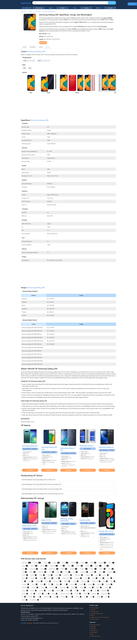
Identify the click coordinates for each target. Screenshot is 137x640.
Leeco (40, 593)
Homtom (53, 587)
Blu (96, 590)
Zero (93, 572)
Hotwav (33, 578)
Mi (62, 565)
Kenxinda (104, 590)
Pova (41, 575)
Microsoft (57, 581)
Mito (50, 584)
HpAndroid (26, 3)
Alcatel (82, 587)
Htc (75, 572)
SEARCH (112, 2)
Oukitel (100, 584)
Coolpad (78, 578)
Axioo (34, 584)
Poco (43, 569)
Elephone (47, 596)
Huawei (110, 8)
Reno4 (109, 584)
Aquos (66, 581)
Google (73, 569)
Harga (41, 47)
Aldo (91, 587)
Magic (58, 584)
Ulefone (59, 590)
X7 (85, 596)
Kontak (93, 609)
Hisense (95, 593)
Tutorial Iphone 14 (95, 636)
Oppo (86, 8)
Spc (31, 581)
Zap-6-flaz (105, 593)
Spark (57, 575)
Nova (105, 575)
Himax (42, 578)
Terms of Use (94, 619)
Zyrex (50, 590)
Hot (24, 569)
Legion (91, 584)
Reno (24, 578)
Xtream (31, 596)
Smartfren (67, 575)
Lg (106, 565)
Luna (87, 578)
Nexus (78, 596)
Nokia (70, 565)
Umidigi (39, 581)
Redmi (84, 562)
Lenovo (43, 565)
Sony (24, 565)
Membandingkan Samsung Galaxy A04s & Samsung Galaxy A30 (42, 489)
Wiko (42, 584)
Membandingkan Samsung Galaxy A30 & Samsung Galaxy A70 (41, 484)
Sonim (99, 596)
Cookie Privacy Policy (97, 613)
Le (39, 596)
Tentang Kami (94, 608)
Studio (24, 593)
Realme (98, 8)
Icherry (73, 584)
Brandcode (96, 581)
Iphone (89, 565)
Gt (23, 581)
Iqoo (94, 578)
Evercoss (33, 569)
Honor (102, 569)
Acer (109, 578)
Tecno (93, 569)
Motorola (42, 572)
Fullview (64, 596)
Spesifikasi (33, 47)
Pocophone (34, 599)
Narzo (101, 572)
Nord (98, 587)
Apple (62, 8)
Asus (111, 562)
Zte (24, 572)
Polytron (89, 575)
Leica (24, 599)
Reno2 (43, 587)
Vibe (49, 575)
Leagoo (25, 584)
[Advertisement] (68, 107)
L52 (55, 596)
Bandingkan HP (26, 8)
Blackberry (53, 569)
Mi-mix (77, 593)
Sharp (24, 575)
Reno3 (24, 590)
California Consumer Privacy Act (100, 617)
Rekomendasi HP (95, 625)
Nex (105, 581)
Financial (93, 626)
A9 (82, 590)
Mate (59, 572)
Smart (33, 575)
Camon (107, 587)
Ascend (35, 587)
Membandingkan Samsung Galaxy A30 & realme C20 (38, 479)
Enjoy (54, 593)
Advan (79, 565)
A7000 (86, 593)
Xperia (34, 565)
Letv (89, 590)
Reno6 (33, 590)
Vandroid (83, 572)
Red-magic (64, 587)
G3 (92, 596)
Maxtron (111, 572)
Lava (97, 575)
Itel (57, 578)
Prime (47, 581)
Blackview (84, 581)
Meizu (64, 569)
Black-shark (67, 578)
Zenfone (53, 565)
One (50, 578)
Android (23, 11)
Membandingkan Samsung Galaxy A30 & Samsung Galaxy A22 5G (42, 493)
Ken (32, 593)
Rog (67, 572)
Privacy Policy (95, 611)
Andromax (78, 575)
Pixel (110, 569)
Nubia (32, 572)
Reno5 (82, 584)
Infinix (93, 562)
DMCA (92, 615)
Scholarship (94, 630)
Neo (112, 581)
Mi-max (42, 590)
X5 (23, 596)
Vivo (74, 8)
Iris (102, 578)
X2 (76, 590)
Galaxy (30, 11)
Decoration (94, 632)
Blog (92, 634)
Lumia (75, 581)
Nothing (25, 587)
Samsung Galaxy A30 (49, 11)
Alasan (48, 47)
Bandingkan (132, 4)
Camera (93, 628)
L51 (107, 596)
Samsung (39, 8)
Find (51, 572)
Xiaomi (51, 8)
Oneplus (83, 569)
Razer (73, 587)
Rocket (68, 590)
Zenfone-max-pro (66, 593)
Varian (24, 47)
